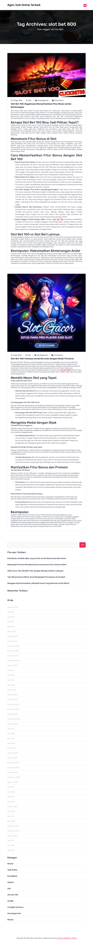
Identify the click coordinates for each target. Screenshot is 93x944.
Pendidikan (12, 876)
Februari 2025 (12, 695)
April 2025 (11, 685)
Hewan (10, 864)
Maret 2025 (11, 690)
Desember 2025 (13, 646)
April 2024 (11, 743)
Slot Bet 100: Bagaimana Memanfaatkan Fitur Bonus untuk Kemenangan (41, 105)
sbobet (10, 882)
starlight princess (15, 907)
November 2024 (13, 709)
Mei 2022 (10, 816)
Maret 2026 (11, 631)
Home (31, 29)
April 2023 (11, 802)
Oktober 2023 (12, 772)
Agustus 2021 (12, 836)
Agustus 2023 (12, 782)
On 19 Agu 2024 (16, 100)
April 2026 (11, 627)
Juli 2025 (10, 670)
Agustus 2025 (12, 666)
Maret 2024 (11, 748)
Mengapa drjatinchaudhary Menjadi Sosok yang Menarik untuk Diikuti (38, 583)
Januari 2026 (12, 641)
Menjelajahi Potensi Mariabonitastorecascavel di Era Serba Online (36, 565)
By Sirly (29, 100)
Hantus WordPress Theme (67, 938)
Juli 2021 (10, 841)
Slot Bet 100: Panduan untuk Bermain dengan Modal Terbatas (42, 358)
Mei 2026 (10, 622)
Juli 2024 (10, 729)
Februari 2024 (12, 753)
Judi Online (12, 870)
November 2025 (13, 651)
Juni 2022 (11, 811)
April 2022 (11, 821)
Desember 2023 (13, 763)
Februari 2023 (12, 807)
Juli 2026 (10, 612)
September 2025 (13, 661)
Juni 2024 (11, 734)
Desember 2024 (13, 704)
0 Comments (59, 100)
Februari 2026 (12, 636)
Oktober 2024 (12, 714)
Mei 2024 (10, 738)
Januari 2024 (12, 758)
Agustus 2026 (12, 607)
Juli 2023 (10, 787)
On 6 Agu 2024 (16, 355)
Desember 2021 (13, 826)
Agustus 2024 (12, 724)
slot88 (10, 901)
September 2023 (13, 777)
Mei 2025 (10, 680)
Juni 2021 (11, 845)
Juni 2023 (11, 792)
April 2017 (11, 850)
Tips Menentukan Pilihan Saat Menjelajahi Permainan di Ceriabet (36, 577)
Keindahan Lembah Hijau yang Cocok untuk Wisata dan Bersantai (36, 558)
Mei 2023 (10, 797)
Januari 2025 (12, 700)
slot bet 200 (65, 370)
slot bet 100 (58, 219)
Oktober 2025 (12, 656)
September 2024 (13, 719)
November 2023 (13, 768)
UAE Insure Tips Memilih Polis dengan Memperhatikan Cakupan (35, 571)
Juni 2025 (11, 675)
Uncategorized (42, 100)
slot (9, 888)
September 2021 (13, 831)
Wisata (10, 920)
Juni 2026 (11, 617)
